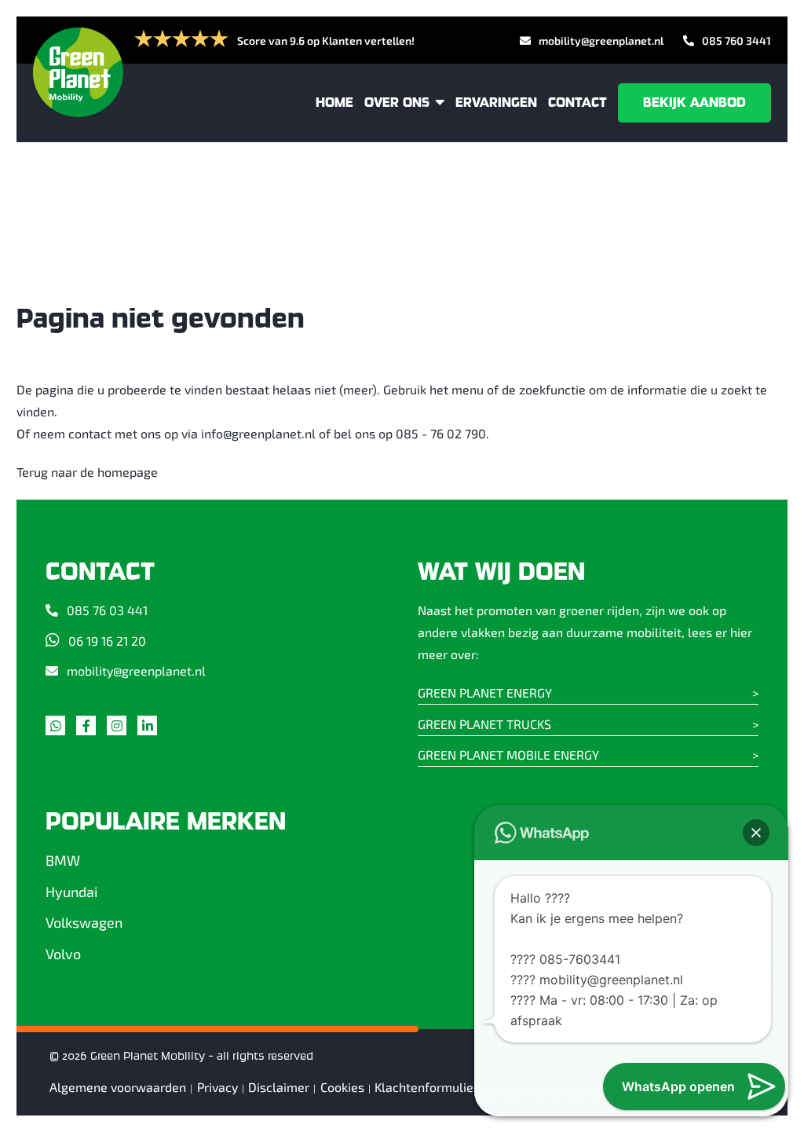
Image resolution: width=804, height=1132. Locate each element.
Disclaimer (278, 1086)
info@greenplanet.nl (258, 433)
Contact (577, 103)
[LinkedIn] (151, 729)
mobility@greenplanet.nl (601, 40)
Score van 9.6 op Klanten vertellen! (326, 40)
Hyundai (71, 891)
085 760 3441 (736, 40)
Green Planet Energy (485, 692)
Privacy (217, 1086)
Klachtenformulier (426, 1086)
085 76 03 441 (107, 610)
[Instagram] (120, 729)
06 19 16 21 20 (107, 640)
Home (334, 103)
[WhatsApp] (59, 729)
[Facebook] (90, 729)
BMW (63, 860)
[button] (756, 832)
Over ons (396, 103)
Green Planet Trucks (484, 723)
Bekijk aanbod (694, 103)
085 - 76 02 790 (441, 433)
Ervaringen (496, 103)
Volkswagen (84, 922)
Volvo (63, 953)
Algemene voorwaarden (117, 1086)
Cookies (342, 1086)
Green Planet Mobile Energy (508, 754)
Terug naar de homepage (87, 471)
